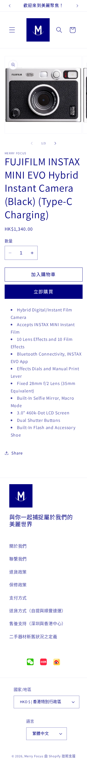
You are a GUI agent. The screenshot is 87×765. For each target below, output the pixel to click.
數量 (9, 241)
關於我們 (18, 546)
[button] (12, 30)
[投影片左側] (32, 143)
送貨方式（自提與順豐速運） (37, 610)
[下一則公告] (77, 6)
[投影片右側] (55, 143)
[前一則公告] (10, 6)
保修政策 (18, 585)
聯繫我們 (18, 559)
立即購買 (43, 292)
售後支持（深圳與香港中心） (37, 623)
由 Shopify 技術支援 (60, 756)
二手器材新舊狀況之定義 (33, 636)
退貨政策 (18, 572)
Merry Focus (33, 756)
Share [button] (17, 453)
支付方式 (18, 598)
